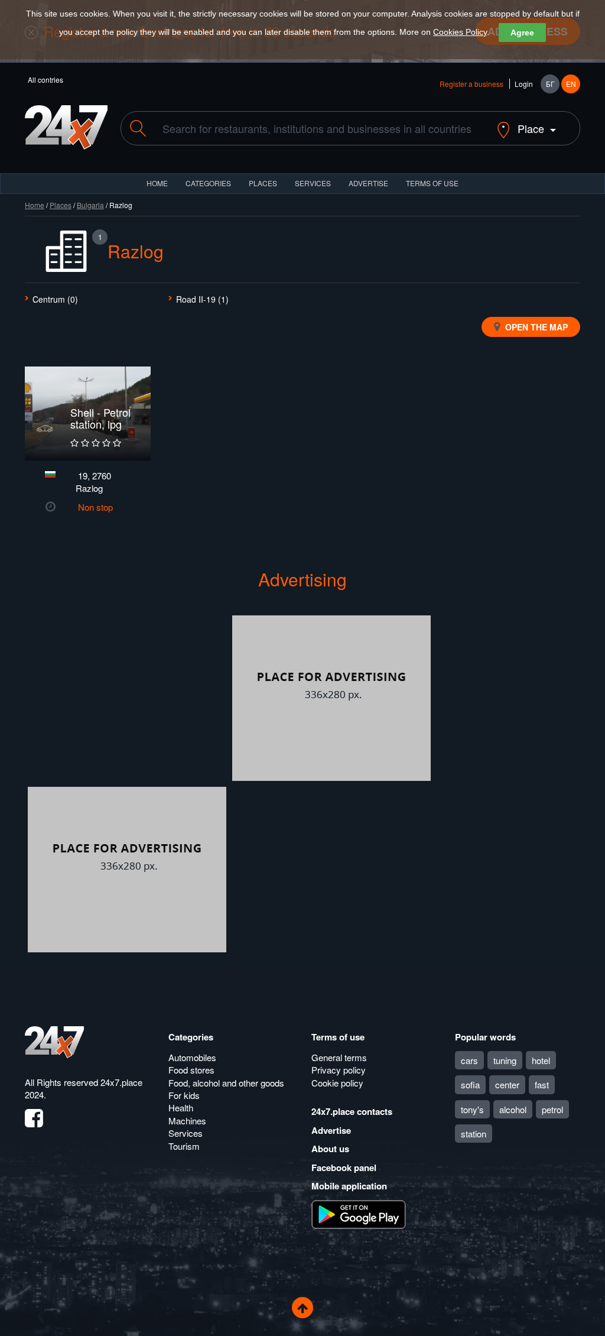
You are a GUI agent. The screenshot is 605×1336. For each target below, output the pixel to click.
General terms (339, 1057)
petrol (552, 1109)
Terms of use (338, 1036)
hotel (541, 1060)
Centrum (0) (55, 299)
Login (524, 84)
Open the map (535, 327)
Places (263, 183)
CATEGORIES (208, 183)
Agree (522, 32)
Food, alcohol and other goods (226, 1082)
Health (180, 1107)
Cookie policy (337, 1082)
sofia (470, 1084)
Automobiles (192, 1057)
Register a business (471, 84)
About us (330, 1148)
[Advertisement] (127, 698)
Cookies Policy (460, 32)
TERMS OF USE (432, 183)
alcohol (512, 1109)
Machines (187, 1120)
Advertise (331, 1130)
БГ (550, 84)
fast (542, 1084)
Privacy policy (338, 1069)
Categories (190, 1036)
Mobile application (349, 1185)
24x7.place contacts (351, 1111)
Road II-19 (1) (202, 299)
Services (313, 183)
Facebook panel (343, 1167)
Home (34, 205)
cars (469, 1060)
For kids (184, 1095)
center (507, 1084)
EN (571, 84)
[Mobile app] (358, 1213)
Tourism (184, 1146)
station (473, 1133)
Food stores (191, 1069)
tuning (504, 1060)
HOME (157, 183)
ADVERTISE (368, 183)
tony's (472, 1109)
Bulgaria (90, 205)
